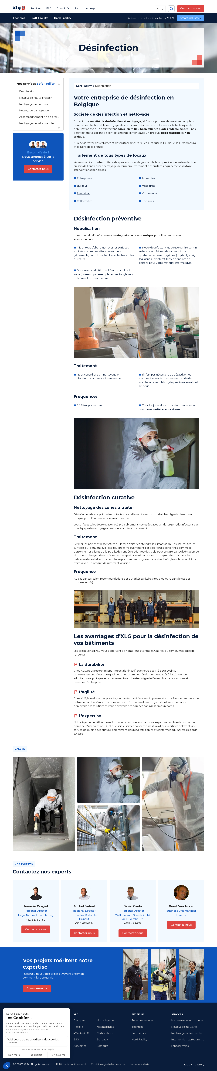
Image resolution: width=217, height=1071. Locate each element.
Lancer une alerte (139, 1064)
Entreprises (84, 178)
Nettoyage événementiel (187, 1033)
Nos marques (105, 1026)
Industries (148, 178)
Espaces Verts (180, 1045)
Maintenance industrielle (187, 1020)
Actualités (80, 1045)
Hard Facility (139, 1039)
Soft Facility (84, 85)
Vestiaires (148, 185)
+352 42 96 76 (132, 923)
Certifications (105, 1033)
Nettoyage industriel (184, 1026)
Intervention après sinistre (187, 1039)
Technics (137, 1026)
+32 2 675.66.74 (84, 923)
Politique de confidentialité (71, 1064)
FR (157, 8)
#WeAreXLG (81, 1033)
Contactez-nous (190, 8)
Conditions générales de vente (108, 1064)
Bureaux (82, 185)
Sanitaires (83, 193)
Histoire (78, 1026)
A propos (79, 1020)
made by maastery (192, 1064)
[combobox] (160, 9)
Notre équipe (105, 1020)
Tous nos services (142, 1020)
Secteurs (102, 1045)
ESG (76, 1039)
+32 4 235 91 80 (35, 919)
